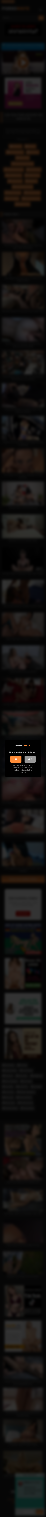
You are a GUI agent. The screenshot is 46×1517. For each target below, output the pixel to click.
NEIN (30, 759)
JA (16, 759)
